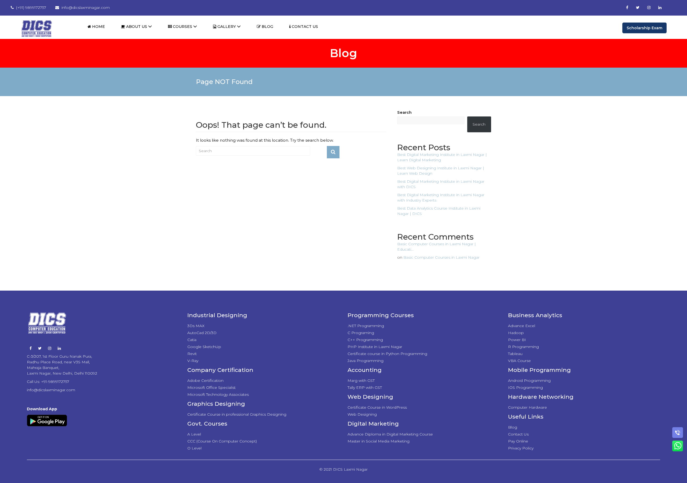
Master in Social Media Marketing (379, 441)
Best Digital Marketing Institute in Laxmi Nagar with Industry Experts (440, 197)
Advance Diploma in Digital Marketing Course (390, 434)
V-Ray (192, 360)
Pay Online (518, 441)
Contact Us (304, 26)
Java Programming (365, 360)
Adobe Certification (205, 380)
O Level (194, 448)
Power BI (517, 339)
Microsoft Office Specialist (211, 387)
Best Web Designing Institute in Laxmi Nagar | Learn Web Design (440, 171)
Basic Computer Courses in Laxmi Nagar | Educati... (436, 246)
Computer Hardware (527, 407)
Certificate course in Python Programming (387, 353)
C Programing (361, 332)
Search (404, 112)
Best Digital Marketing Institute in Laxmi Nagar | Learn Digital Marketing (442, 157)
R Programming (523, 346)
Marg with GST (361, 380)
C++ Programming (365, 339)
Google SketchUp (204, 346)
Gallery (226, 26)
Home (98, 26)
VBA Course (519, 360)
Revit (192, 353)
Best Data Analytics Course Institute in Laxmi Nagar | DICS (438, 211)
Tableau (515, 353)
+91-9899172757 (55, 381)
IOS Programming (525, 387)
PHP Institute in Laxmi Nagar (375, 346)
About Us (136, 26)
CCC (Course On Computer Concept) (222, 441)
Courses (182, 26)
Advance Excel (521, 325)
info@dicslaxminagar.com (51, 389)
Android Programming (529, 380)
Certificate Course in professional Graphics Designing (236, 414)
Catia (191, 339)
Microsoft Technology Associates (218, 394)
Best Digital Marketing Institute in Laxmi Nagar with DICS (440, 184)
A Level (194, 434)
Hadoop (516, 332)
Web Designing (362, 414)
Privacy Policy (520, 448)
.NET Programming (366, 325)
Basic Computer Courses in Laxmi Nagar (441, 257)
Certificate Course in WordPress (377, 407)
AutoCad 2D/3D (202, 332)
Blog (267, 26)
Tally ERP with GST (365, 387)
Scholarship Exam (644, 27)
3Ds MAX (195, 325)
